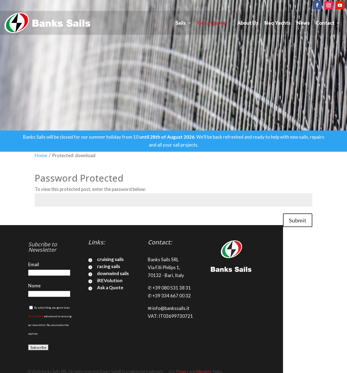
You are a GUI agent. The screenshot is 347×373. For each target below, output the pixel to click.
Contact (325, 23)
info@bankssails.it (170, 308)
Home (41, 155)
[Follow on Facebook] (317, 5)
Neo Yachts (277, 23)
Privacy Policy (35, 316)
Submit (297, 220)
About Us (247, 23)
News (303, 23)
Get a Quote (211, 23)
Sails (180, 23)
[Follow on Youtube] (340, 5)
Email (33, 264)
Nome (34, 285)
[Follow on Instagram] (328, 5)
